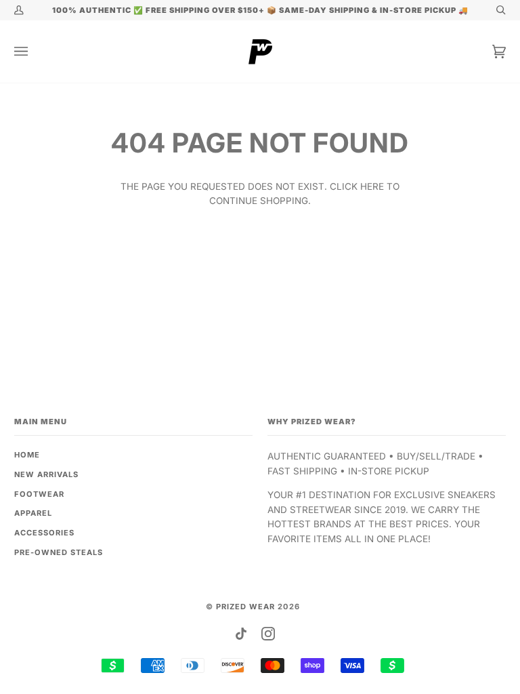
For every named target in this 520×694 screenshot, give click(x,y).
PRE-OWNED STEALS (58, 552)
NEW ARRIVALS (46, 474)
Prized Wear (245, 606)
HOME (27, 455)
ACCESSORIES (44, 532)
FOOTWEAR (39, 494)
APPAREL (33, 513)
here (372, 186)
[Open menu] (34, 51)
